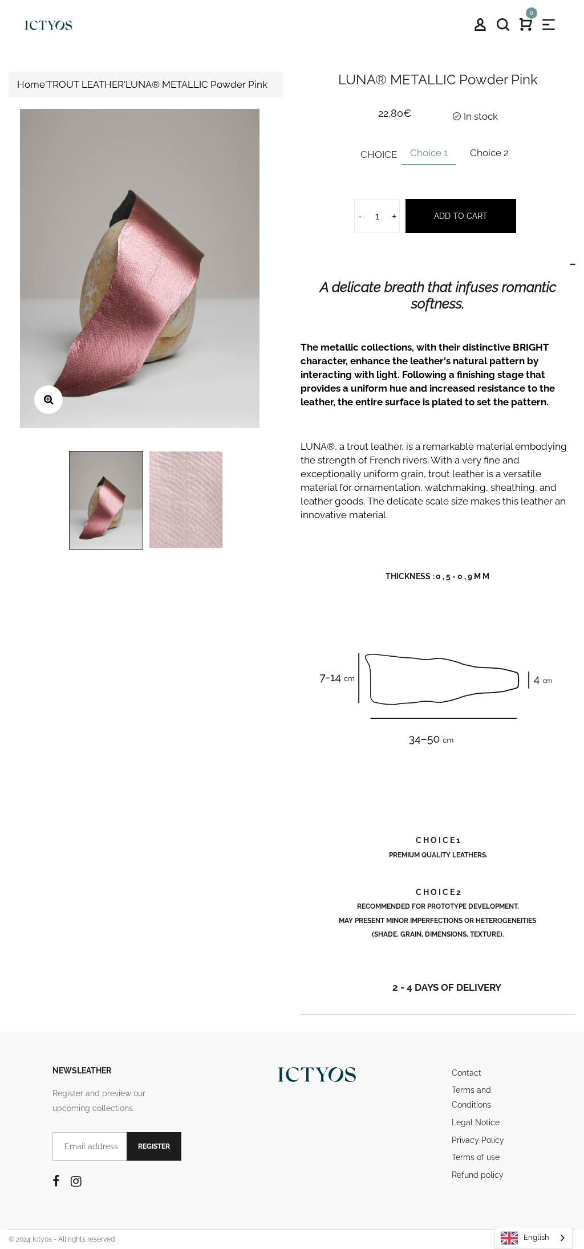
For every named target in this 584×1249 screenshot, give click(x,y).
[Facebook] (56, 1181)
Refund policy (478, 1174)
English (536, 1237)
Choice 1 (429, 152)
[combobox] (533, 1238)
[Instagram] (76, 1181)
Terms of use (476, 1157)
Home (31, 84)
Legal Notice (476, 1122)
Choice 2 (489, 152)
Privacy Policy (478, 1140)
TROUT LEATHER (85, 84)
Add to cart (461, 216)
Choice (378, 154)
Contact (466, 1072)
